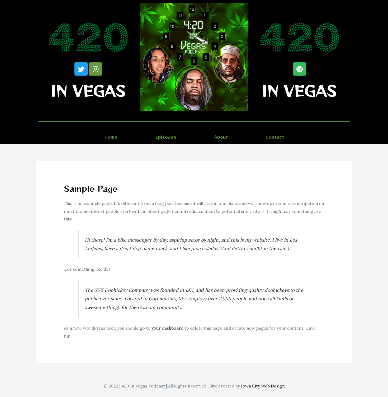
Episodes (165, 137)
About (221, 137)
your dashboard (167, 328)
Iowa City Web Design (263, 386)
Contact (275, 137)
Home (110, 137)
